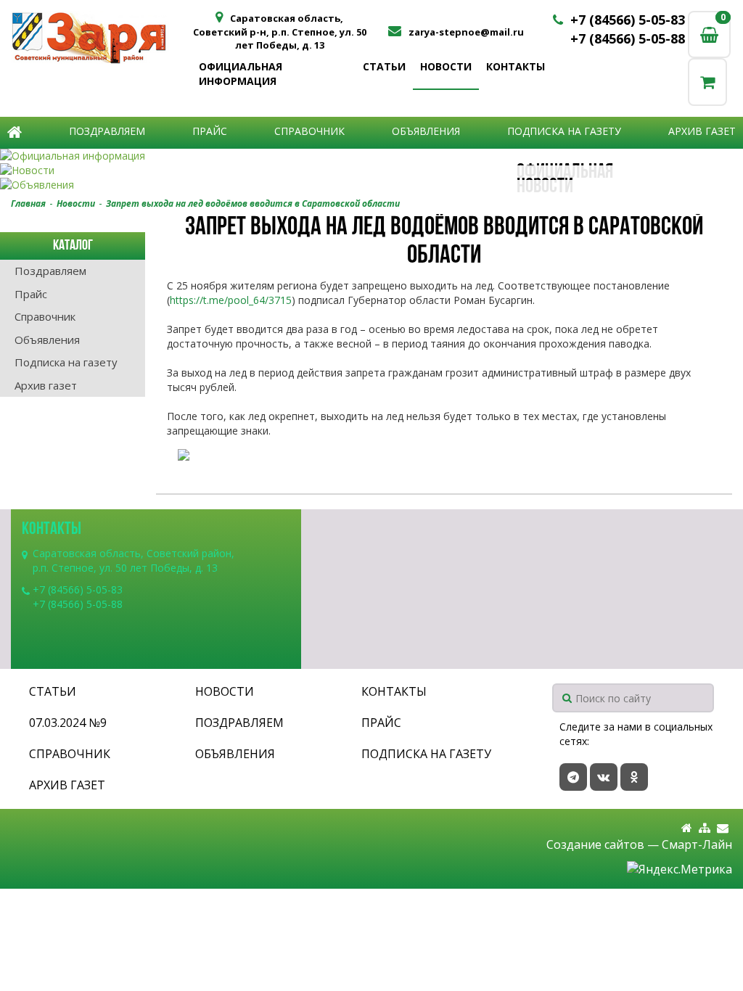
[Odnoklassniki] (634, 777)
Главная (28, 203)
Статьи (384, 66)
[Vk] (603, 777)
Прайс (209, 131)
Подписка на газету (564, 131)
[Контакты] (722, 828)
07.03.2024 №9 (68, 723)
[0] (707, 81)
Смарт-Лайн (697, 844)
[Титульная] (686, 828)
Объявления (426, 131)
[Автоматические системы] (101, 37)
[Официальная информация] (371, 156)
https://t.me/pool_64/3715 (231, 300)
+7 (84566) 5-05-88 (627, 38)
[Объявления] (371, 185)
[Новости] (371, 170)
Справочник (309, 131)
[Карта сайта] (704, 828)
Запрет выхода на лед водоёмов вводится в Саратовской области (253, 203)
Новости (446, 66)
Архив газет (702, 131)
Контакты (515, 66)
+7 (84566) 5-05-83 (627, 19)
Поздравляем (107, 131)
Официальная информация (240, 73)
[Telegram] (573, 777)
